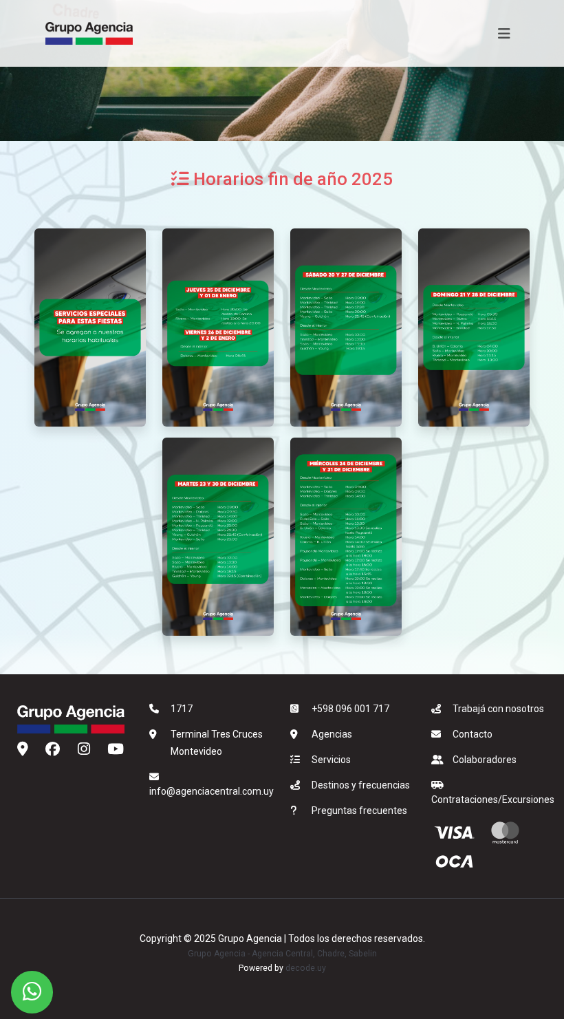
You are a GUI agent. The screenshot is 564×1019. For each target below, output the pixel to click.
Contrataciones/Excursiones (492, 799)
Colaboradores (485, 759)
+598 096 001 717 (350, 708)
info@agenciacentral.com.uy (211, 791)
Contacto (472, 734)
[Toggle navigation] (504, 33)
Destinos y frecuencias (361, 785)
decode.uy (305, 968)
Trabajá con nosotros (498, 708)
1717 (182, 708)
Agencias (332, 734)
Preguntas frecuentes (359, 810)
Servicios (331, 759)
